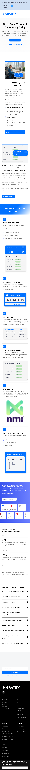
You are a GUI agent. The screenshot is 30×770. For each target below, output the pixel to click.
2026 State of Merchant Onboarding (7, 732)
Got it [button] (15, 767)
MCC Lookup (5, 726)
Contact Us (5, 750)
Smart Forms (20, 702)
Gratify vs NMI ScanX (22, 731)
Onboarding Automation (20, 713)
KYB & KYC (19, 705)
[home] (9, 13)
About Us (4, 747)
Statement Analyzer (22, 700)
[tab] (4, 166)
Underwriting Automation (20, 709)
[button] (27, 13)
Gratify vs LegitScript (22, 729)
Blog (3, 729)
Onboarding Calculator (7, 736)
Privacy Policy (5, 753)
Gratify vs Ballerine (21, 726)
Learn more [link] (9, 764)
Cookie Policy (5, 756)
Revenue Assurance (22, 717)
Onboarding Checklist (7, 739)
